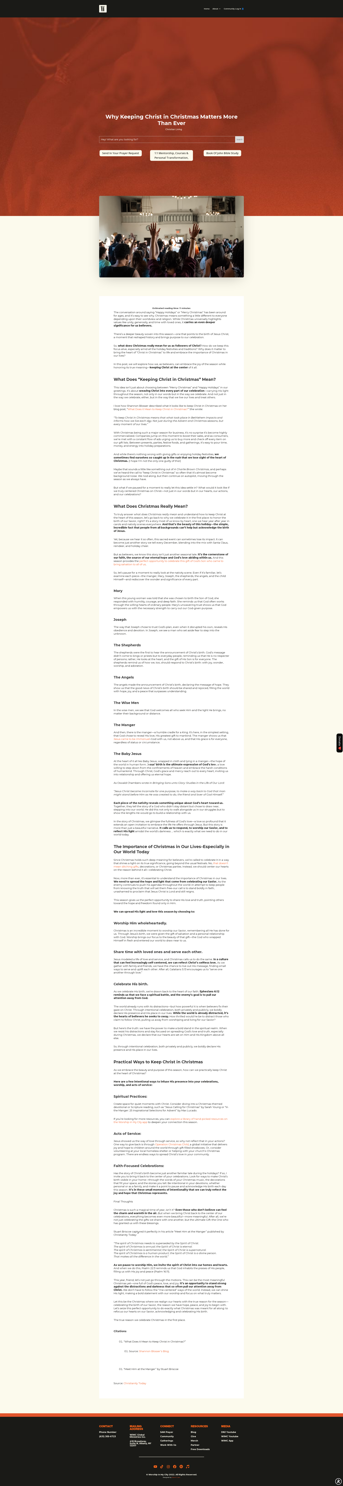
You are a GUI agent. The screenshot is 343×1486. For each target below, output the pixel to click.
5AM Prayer (166, 1432)
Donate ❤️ (340, 743)
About (215, 9)
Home (207, 9)
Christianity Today (135, 1383)
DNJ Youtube (228, 1432)
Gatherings (166, 1440)
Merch (194, 1440)
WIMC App (227, 1440)
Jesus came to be (132, 739)
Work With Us (168, 1445)
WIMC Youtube (229, 1436)
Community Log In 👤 (234, 9)
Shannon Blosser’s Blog (154, 1351)
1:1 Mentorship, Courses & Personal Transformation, (171, 155)
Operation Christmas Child (172, 1144)
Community (167, 1436)
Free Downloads (200, 1449)
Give (193, 1436)
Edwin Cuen (176, 1477)
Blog (193, 1432)
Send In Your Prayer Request (120, 153)
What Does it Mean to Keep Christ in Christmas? (158, 409)
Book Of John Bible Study (222, 153)
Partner (195, 1445)
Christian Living (173, 129)
